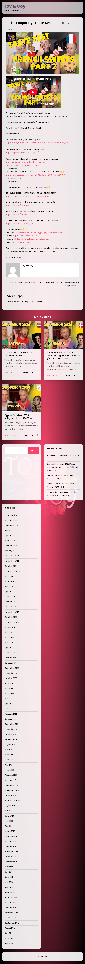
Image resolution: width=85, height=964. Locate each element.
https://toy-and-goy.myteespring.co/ (22, 152)
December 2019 (11, 846)
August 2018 (10, 928)
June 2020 (9, 816)
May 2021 (9, 760)
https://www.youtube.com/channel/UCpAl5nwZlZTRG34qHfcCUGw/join (37, 143)
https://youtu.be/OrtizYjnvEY (18, 214)
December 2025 (12, 525)
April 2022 (9, 703)
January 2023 (10, 663)
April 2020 (9, 826)
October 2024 (11, 566)
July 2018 (9, 933)
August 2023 (10, 627)
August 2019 (10, 867)
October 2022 (11, 678)
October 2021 (10, 734)
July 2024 (9, 576)
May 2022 (9, 698)
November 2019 (11, 851)
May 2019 (9, 882)
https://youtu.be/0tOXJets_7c (19, 223)
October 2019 (10, 856)
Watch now (9, 372)
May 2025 (9, 530)
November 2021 (11, 729)
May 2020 (9, 821)
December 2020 (12, 785)
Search (34, 450)
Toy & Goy (15, 6)
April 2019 (9, 887)
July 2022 (9, 688)
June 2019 (9, 877)
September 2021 (12, 739)
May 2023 (9, 642)
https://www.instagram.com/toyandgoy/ (33, 239)
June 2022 (9, 693)
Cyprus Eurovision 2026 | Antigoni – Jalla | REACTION (18, 417)
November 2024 (12, 561)
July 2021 (8, 749)
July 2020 (9, 810)
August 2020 (10, 805)
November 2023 (12, 612)
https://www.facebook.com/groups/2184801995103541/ (39, 232)
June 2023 (9, 637)
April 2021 (9, 765)
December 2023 (12, 607)
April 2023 (9, 647)
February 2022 (11, 714)
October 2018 (11, 918)
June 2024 (9, 581)
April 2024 (9, 591)
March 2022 (10, 709)
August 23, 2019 (11, 29)
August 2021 (10, 744)
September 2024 (12, 571)
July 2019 (8, 872)
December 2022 (12, 668)
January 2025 (11, 550)
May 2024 (9, 586)
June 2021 (9, 754)
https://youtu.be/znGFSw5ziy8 (19, 205)
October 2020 (11, 795)
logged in (21, 302)
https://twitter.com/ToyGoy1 (25, 236)
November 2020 (12, 790)
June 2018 (9, 938)
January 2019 (10, 902)
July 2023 (9, 632)
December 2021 (11, 724)
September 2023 (12, 622)
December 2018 (12, 907)
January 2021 (10, 780)
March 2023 (10, 652)
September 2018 (12, 923)
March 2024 (10, 596)
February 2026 (11, 515)
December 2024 (12, 556)
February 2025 (11, 545)
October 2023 (11, 617)
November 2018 (11, 912)
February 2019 (11, 897)
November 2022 (12, 673)
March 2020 (10, 831)
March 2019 (10, 892)
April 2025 (9, 535)
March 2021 (10, 770)
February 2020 (11, 836)
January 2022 (10, 719)
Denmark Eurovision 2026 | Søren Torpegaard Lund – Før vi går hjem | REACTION (63, 355)
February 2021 (11, 775)
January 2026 (11, 520)
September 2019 (12, 861)
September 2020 (12, 800)
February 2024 (11, 601)
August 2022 (10, 683)
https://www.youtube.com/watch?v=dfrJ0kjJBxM (27, 196)
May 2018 (9, 943)
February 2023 (11, 658)
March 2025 (10, 540)
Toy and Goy (27, 265)
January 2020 (11, 841)
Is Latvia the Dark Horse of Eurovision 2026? (18, 354)
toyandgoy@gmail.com (21, 242)
